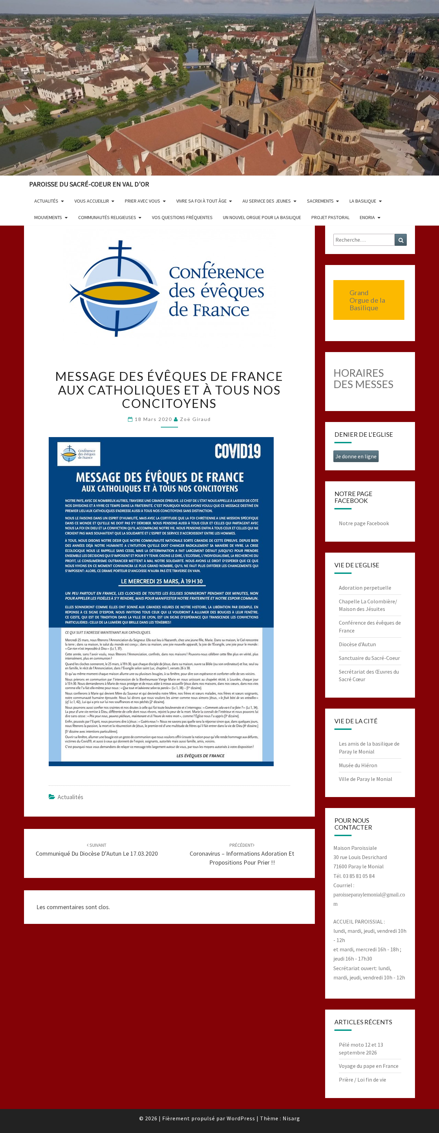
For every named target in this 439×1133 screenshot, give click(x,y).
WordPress (241, 1118)
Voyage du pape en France (369, 1065)
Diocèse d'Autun (357, 644)
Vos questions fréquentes (182, 217)
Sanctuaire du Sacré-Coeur (369, 657)
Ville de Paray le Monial (365, 778)
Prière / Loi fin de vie (362, 1079)
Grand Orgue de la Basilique (367, 300)
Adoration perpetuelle (365, 587)
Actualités (46, 201)
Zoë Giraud (195, 419)
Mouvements (48, 217)
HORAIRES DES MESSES (363, 378)
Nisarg (291, 1118)
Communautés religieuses (107, 217)
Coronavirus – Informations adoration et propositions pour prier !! (242, 854)
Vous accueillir (91, 201)
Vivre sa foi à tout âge (201, 201)
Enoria (367, 217)
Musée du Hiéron (358, 765)
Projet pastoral (330, 217)
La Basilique (362, 201)
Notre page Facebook (364, 523)
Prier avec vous (142, 201)
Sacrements (320, 201)
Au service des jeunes (266, 201)
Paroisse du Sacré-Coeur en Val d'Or (89, 184)
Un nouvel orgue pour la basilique (262, 217)
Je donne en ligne (356, 456)
